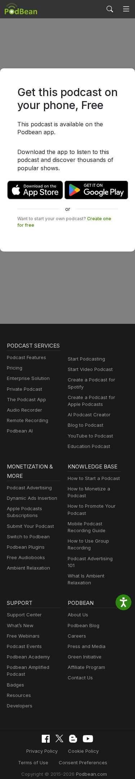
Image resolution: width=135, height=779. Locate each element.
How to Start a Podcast (94, 478)
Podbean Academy (28, 657)
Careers (77, 636)
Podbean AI (20, 431)
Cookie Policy (83, 751)
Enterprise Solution (28, 378)
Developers (19, 705)
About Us (78, 614)
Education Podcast (89, 446)
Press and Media (86, 646)
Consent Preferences (83, 762)
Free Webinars (23, 636)
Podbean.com (91, 774)
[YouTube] (88, 738)
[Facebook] (46, 739)
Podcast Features (26, 357)
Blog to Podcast (85, 425)
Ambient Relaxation (28, 568)
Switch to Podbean (28, 536)
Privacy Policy (42, 751)
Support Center (24, 614)
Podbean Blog (83, 625)
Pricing (14, 368)
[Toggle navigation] (126, 9)
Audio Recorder (24, 410)
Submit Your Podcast (30, 526)
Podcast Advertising (29, 487)
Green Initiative (85, 657)
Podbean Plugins (26, 547)
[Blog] (73, 739)
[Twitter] (59, 738)
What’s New (20, 625)
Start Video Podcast (90, 369)
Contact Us (80, 677)
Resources (19, 695)
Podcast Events (24, 646)
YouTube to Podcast (90, 436)
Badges (15, 685)
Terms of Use (33, 762)
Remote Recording (27, 420)
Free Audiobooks (26, 557)
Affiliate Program (86, 667)
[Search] (109, 9)
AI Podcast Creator (89, 414)
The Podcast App (26, 399)
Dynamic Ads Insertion (32, 498)
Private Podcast (24, 389)
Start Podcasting (86, 359)
